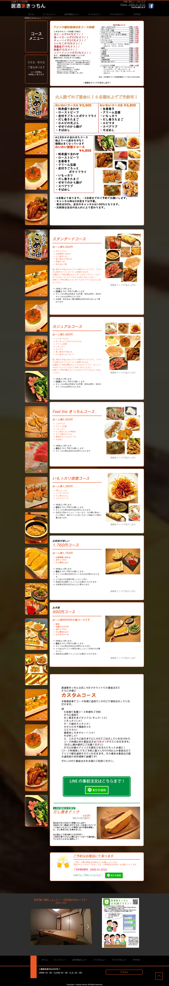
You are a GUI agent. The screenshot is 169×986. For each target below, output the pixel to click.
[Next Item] (88, 927)
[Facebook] (151, 5)
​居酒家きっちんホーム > (32, 17)
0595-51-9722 (98, 869)
